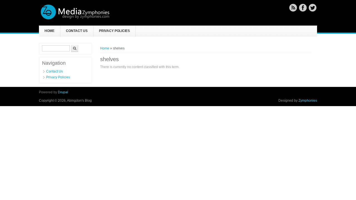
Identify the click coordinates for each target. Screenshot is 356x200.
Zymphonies (307, 100)
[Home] (75, 19)
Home (49, 31)
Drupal (63, 92)
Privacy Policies (114, 31)
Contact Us (77, 31)
